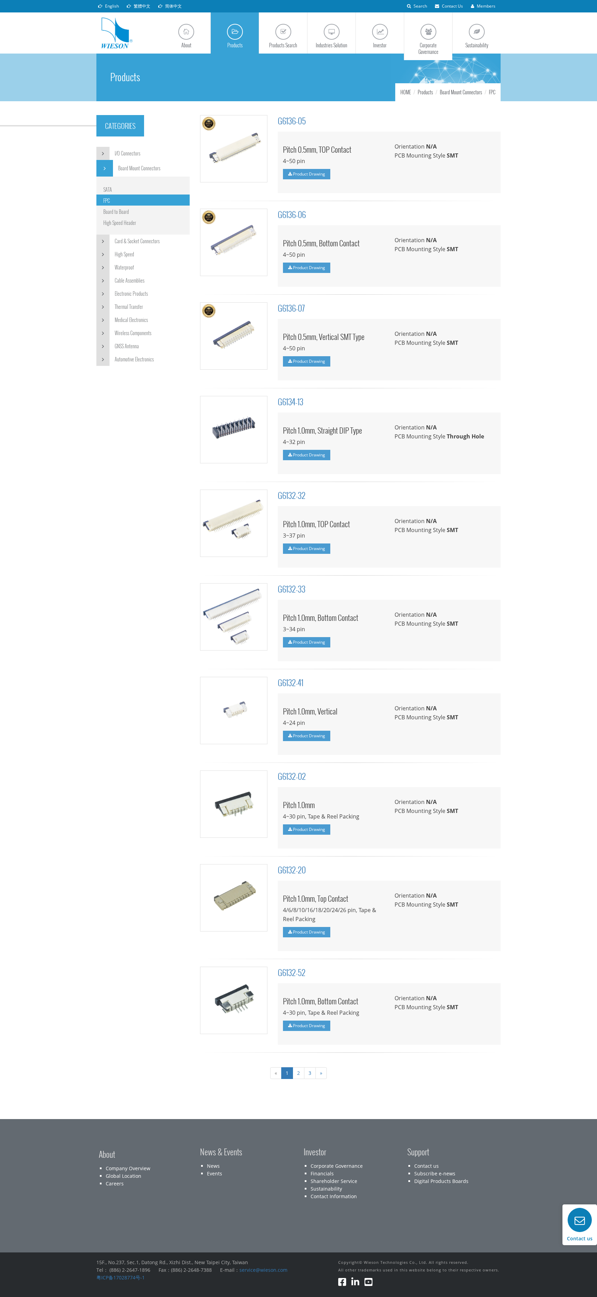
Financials (322, 1173)
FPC (106, 200)
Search (420, 6)
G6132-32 (291, 495)
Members (485, 6)
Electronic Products (131, 293)
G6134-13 (290, 401)
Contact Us (452, 6)
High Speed (124, 254)
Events (214, 1173)
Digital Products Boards (441, 1181)
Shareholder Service (334, 1181)
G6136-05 (292, 120)
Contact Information (334, 1196)
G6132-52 (291, 972)
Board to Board (116, 211)
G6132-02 (292, 776)
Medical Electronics (131, 319)
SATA (107, 189)
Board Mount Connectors (139, 168)
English (111, 6)
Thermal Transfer (129, 306)
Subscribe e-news (434, 1173)
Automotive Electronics (134, 359)
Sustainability (326, 1188)
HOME (405, 92)
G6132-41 (290, 682)
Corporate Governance (337, 1166)
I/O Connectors (127, 153)
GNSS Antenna (127, 346)
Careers (115, 1183)
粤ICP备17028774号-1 (120, 1277)
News (213, 1166)
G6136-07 (291, 308)
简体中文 (173, 6)
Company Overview (128, 1168)
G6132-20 (292, 869)
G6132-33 (291, 589)
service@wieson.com (263, 1270)
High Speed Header (119, 222)
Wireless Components (133, 333)
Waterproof (124, 267)
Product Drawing (308, 174)
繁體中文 (141, 6)
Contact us (426, 1166)
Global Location (123, 1176)
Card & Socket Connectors (137, 241)
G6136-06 (292, 214)
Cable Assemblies (129, 280)
